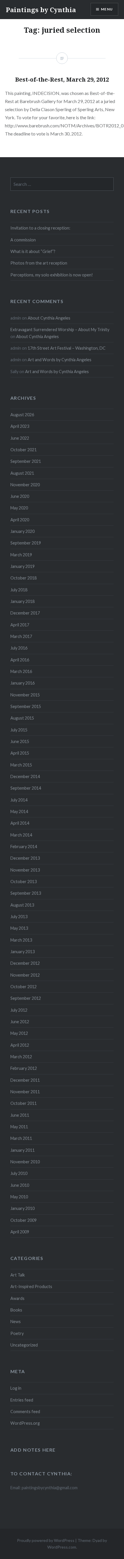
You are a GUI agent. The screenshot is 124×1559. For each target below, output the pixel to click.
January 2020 (22, 531)
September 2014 (25, 788)
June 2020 (19, 496)
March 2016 (21, 671)
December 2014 (25, 776)
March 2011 (21, 1138)
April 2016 (19, 659)
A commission (23, 239)
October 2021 (23, 449)
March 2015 (21, 764)
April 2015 (19, 753)
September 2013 (25, 893)
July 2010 (18, 1173)
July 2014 (18, 799)
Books (16, 1309)
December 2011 (25, 1080)
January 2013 (22, 951)
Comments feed (25, 1411)
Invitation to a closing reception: (40, 227)
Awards (17, 1298)
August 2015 (22, 718)
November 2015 (25, 694)
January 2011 (22, 1150)
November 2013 (25, 869)
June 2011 (19, 1115)
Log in (15, 1388)
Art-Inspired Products (31, 1286)
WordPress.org (25, 1423)
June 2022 (19, 438)
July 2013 (18, 916)
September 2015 (25, 706)
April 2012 (19, 1045)
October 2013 (23, 881)
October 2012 (23, 986)
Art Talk (17, 1274)
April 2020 (19, 519)
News (15, 1321)
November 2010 (25, 1161)
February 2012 (23, 1068)
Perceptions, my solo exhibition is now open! (51, 274)
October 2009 (23, 1220)
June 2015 (19, 741)
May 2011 (19, 1126)
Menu (107, 9)
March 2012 (21, 1056)
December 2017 (25, 612)
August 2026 (22, 414)
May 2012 (19, 1033)
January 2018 (22, 601)
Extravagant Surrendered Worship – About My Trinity (59, 329)
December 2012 (25, 963)
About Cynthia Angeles (49, 318)
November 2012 (25, 975)
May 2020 (19, 507)
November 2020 (25, 484)
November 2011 (25, 1091)
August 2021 (22, 473)
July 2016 (18, 647)
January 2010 (22, 1208)
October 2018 (23, 577)
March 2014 (21, 834)
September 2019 (25, 542)
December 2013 (25, 858)
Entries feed (21, 1399)
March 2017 (21, 636)
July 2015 (18, 729)
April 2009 (19, 1231)
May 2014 (19, 811)
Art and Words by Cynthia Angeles (59, 359)
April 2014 (19, 823)
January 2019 (22, 566)
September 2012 (25, 998)
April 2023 (19, 426)
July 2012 (18, 1010)
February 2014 (23, 846)
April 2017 (19, 624)
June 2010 (19, 1185)
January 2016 (22, 683)
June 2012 (19, 1021)
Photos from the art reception (38, 263)
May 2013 (19, 928)
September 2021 (25, 461)
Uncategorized (24, 1344)
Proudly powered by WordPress (45, 1540)
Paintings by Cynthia (41, 9)
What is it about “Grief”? (32, 251)
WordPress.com (61, 1547)
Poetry (17, 1333)
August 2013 (22, 905)
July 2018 (18, 589)
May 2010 (19, 1196)
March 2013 (21, 940)
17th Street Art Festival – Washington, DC (67, 348)
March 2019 (21, 554)
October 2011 (23, 1103)
